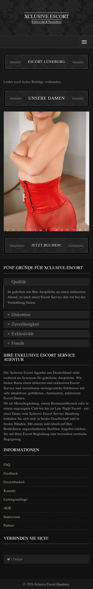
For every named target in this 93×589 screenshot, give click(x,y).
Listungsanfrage (15, 499)
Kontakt (10, 490)
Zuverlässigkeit (25, 324)
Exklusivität (22, 333)
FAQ (7, 464)
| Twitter (16, 559)
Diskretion (21, 314)
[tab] (46, 281)
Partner (9, 525)
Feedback (11, 473)
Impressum (12, 516)
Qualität (18, 281)
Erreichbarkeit (14, 481)
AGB (7, 507)
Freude (17, 343)
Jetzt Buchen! (46, 245)
